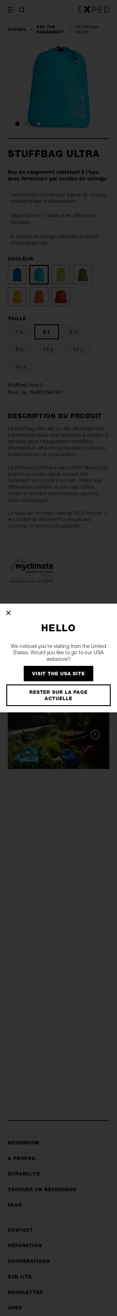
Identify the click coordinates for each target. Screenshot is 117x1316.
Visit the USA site (58, 673)
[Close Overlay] (9, 613)
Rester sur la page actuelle (58, 695)
